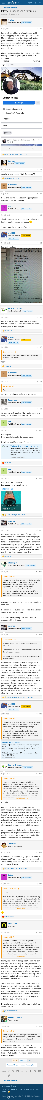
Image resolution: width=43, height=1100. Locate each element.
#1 (41, 29)
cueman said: (7, 576)
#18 (40, 884)
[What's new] (35, 2)
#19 (40, 932)
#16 (40, 774)
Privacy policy (29, 1089)
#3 (41, 194)
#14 (40, 635)
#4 (41, 215)
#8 (41, 381)
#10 (40, 430)
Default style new (9, 1086)
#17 (40, 852)
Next (22, 1060)
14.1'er (5, 14)
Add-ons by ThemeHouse (9, 1098)
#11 (40, 478)
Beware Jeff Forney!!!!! (11, 742)
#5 (41, 243)
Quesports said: (8, 352)
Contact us (5, 1089)
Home (4, 1091)
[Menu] (3, 2)
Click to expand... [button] (22, 798)
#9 (41, 409)
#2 (41, 170)
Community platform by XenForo (21, 1096)
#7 (41, 347)
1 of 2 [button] (15, 1060)
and (15, 154)
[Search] (40, 2)
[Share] (37, 29)
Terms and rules (16, 1089)
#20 (40, 1026)
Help (37, 1089)
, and (16, 515)
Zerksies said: (7, 1031)
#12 (40, 530)
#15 (40, 714)
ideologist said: (8, 639)
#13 (40, 572)
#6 (41, 317)
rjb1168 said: (7, 386)
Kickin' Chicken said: (10, 889)
